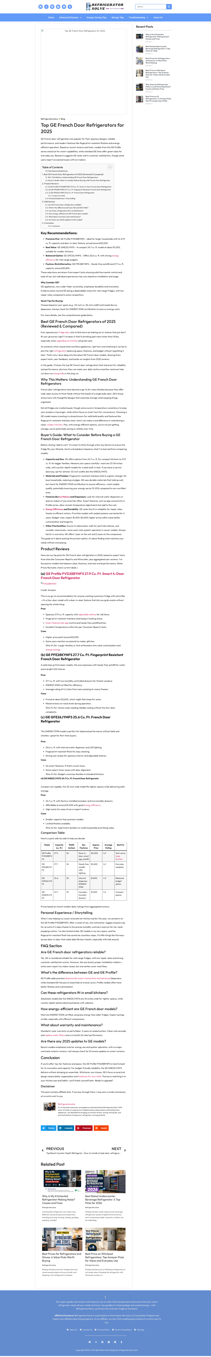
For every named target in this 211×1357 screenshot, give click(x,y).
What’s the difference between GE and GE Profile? (68, 208)
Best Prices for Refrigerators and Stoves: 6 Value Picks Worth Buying (61, 1257)
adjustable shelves (87, 614)
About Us (158, 17)
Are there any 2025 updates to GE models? (66, 220)
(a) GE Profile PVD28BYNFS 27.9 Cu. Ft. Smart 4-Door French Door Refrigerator (79, 187)
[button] (48, 1128)
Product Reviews (51, 183)
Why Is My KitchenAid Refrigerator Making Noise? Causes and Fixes (58, 1199)
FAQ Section (49, 201)
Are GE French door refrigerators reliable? (64, 205)
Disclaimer (56, 226)
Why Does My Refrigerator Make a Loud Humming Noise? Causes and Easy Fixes (158, 86)
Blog (63, 118)
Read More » (149, 42)
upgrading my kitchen (67, 340)
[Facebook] (40, 7)
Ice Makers (64, 496)
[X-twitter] (46, 7)
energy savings (53, 649)
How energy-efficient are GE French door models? (68, 213)
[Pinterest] (52, 7)
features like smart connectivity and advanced (87, 978)
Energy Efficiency (54, 509)
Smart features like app (57, 622)
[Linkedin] (64, 7)
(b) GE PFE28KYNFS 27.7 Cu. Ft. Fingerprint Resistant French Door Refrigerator (80, 189)
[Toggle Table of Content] (108, 167)
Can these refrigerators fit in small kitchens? (66, 211)
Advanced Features (68, 17)
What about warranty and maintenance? (65, 217)
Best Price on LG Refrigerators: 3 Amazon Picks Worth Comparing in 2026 (158, 98)
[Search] (169, 6)
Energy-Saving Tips (97, 17)
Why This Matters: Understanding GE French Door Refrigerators (73, 177)
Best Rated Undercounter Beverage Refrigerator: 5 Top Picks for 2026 (102, 1199)
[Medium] (58, 7)
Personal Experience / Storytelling (62, 198)
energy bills (58, 373)
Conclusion (49, 223)
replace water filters (55, 1035)
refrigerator (60, 350)
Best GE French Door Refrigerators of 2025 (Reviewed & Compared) (73, 174)
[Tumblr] (70, 7)
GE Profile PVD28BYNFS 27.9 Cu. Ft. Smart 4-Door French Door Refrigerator (82, 575)
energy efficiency (92, 805)
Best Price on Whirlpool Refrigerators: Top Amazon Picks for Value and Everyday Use (104, 1257)
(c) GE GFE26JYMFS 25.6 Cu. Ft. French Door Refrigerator (72, 193)
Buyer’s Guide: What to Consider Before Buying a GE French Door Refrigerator (79, 180)
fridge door (64, 332)
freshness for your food (89, 1076)
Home (51, 17)
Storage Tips (117, 17)
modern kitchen (55, 424)
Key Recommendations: (58, 171)
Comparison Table (58, 196)
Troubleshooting (137, 17)
